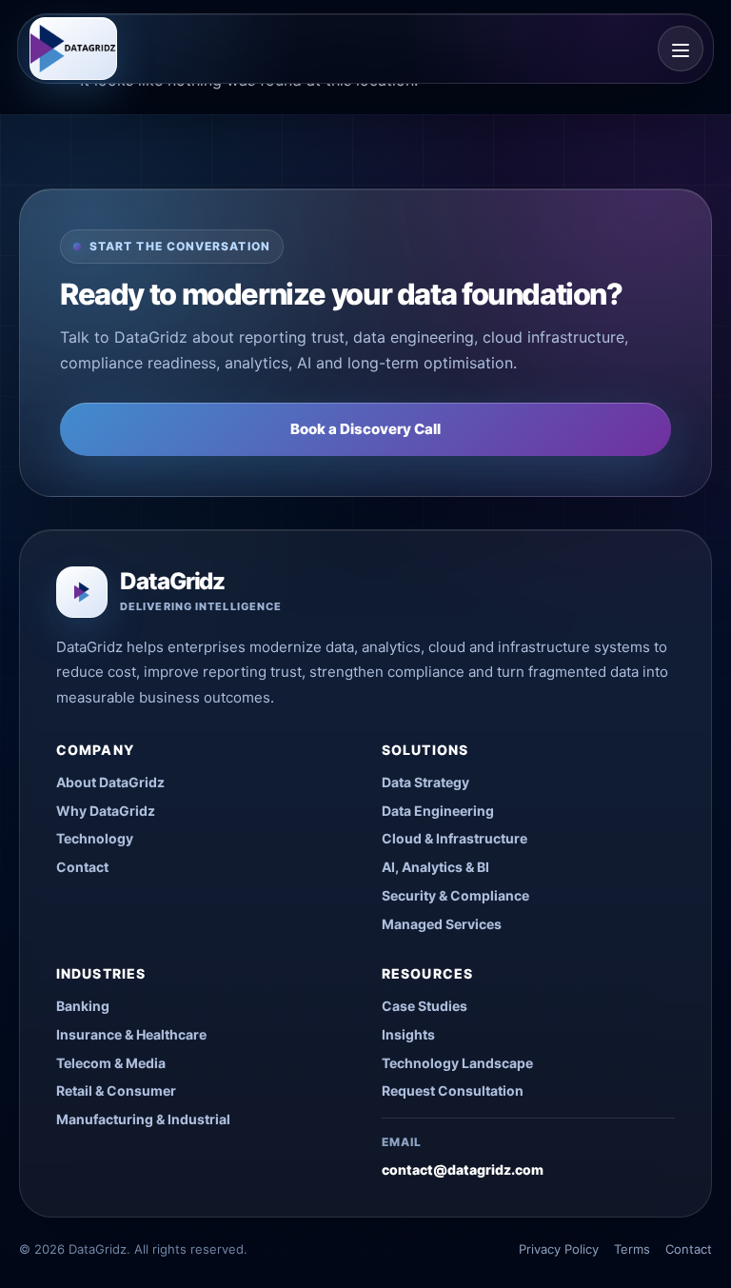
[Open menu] (680, 48)
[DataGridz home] (73, 48)
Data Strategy (425, 782)
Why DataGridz (105, 811)
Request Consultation (453, 1090)
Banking (82, 1006)
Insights (408, 1034)
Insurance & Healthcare (131, 1034)
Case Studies (424, 1006)
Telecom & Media (111, 1063)
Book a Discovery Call (365, 429)
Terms (632, 1249)
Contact (82, 867)
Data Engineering (438, 811)
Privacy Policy (559, 1249)
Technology (94, 838)
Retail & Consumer (116, 1090)
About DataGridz (110, 782)
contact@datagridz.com (462, 1169)
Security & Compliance (455, 895)
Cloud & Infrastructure (454, 838)
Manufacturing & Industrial (143, 1119)
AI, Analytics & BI (435, 867)
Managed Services (442, 924)
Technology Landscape (457, 1063)
